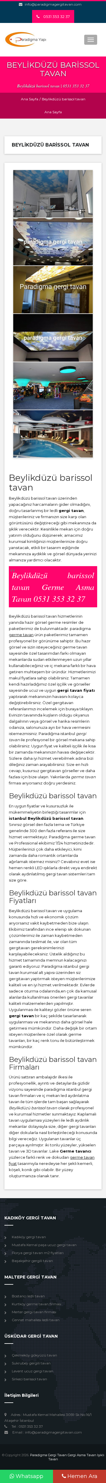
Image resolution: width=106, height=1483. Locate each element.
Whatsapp (28, 1476)
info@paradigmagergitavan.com (53, 4)
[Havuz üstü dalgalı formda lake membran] (53, 434)
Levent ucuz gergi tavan (32, 1371)
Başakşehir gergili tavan (32, 1260)
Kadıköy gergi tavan (29, 1237)
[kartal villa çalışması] (53, 337)
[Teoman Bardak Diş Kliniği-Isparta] (53, 193)
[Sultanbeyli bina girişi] (53, 289)
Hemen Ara (81, 1476)
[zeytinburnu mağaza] (53, 241)
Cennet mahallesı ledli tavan (35, 1320)
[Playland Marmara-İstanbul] (53, 386)
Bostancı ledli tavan (28, 1296)
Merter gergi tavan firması (34, 1312)
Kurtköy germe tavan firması (36, 1304)
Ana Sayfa (29, 99)
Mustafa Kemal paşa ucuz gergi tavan (44, 1245)
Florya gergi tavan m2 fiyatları (38, 1253)
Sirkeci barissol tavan (29, 1379)
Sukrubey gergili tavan (31, 1363)
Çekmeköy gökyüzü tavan (34, 1355)
